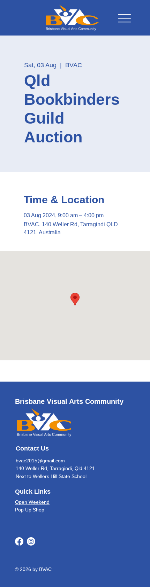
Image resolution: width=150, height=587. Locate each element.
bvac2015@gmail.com (40, 460)
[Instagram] (31, 541)
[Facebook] (19, 541)
